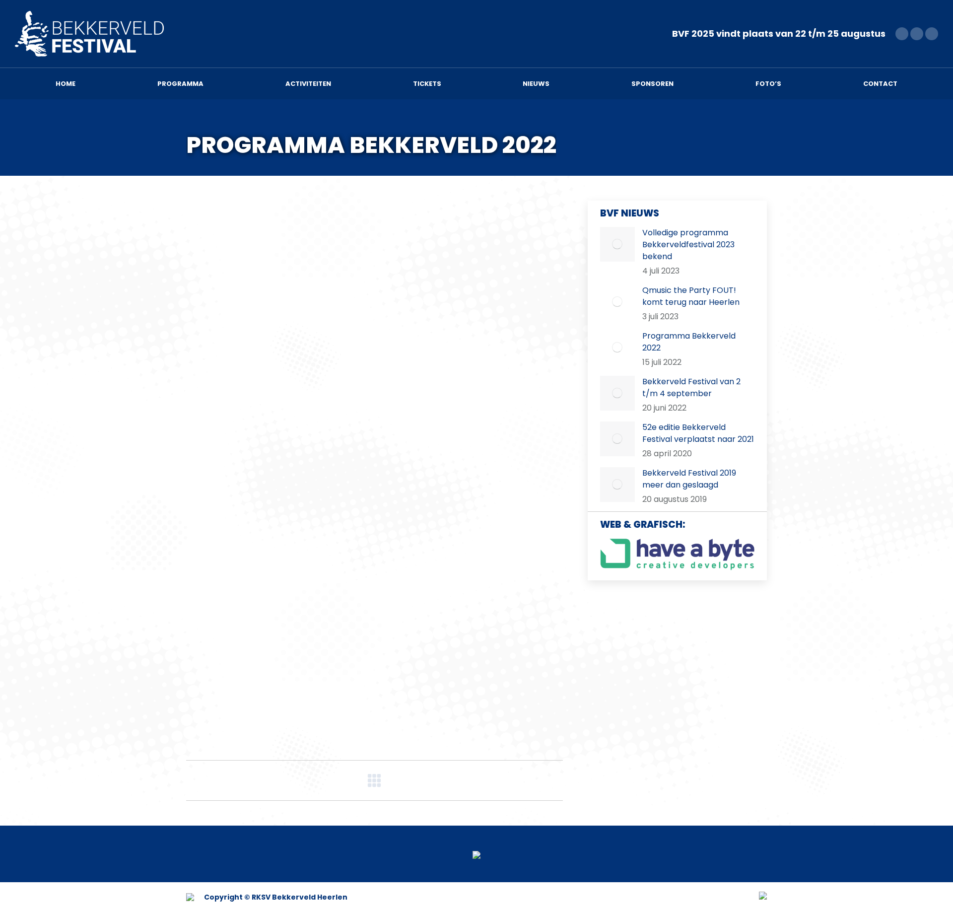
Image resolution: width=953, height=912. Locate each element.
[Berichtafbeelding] (617, 244)
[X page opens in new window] (916, 33)
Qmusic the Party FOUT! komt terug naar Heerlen (691, 296)
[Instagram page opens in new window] (931, 33)
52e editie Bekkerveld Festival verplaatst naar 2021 (698, 433)
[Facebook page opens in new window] (901, 33)
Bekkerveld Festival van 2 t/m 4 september (691, 387)
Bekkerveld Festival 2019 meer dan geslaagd (689, 479)
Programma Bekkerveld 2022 (689, 341)
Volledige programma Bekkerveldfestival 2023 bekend (688, 244)
